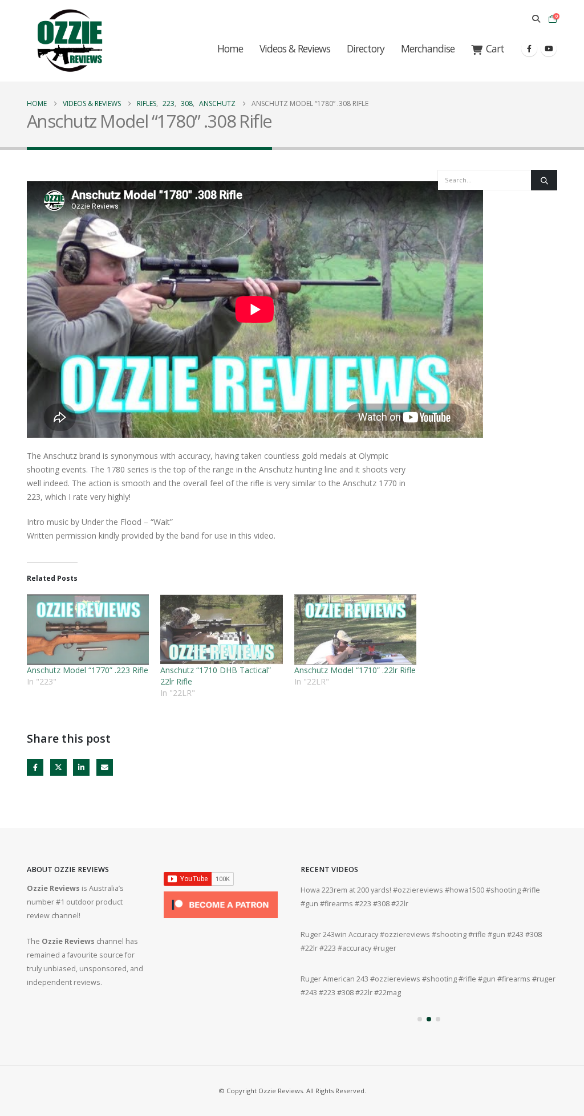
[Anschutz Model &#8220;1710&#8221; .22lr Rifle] (355, 629)
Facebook (35, 767)
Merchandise (428, 48)
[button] (536, 19)
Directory (365, 48)
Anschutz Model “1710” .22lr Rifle (355, 670)
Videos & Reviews (294, 48)
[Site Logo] (69, 41)
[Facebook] (529, 48)
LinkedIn (81, 767)
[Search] (544, 180)
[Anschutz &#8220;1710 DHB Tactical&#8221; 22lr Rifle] (221, 629)
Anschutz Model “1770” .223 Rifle (87, 670)
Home (230, 48)
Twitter (58, 767)
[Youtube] (549, 48)
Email (104, 767)
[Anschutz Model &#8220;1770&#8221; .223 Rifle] (88, 629)
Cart (495, 48)
